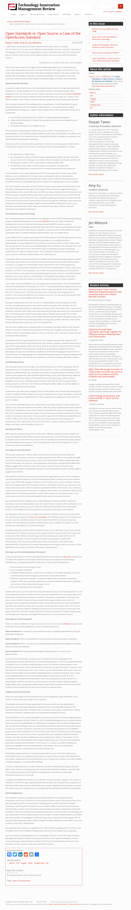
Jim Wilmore (35, 42)
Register (119, 11)
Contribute (67, 14)
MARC (30, 863)
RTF (17, 863)
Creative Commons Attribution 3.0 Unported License (63, 904)
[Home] (34, 7)
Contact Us (89, 14)
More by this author (96, 174)
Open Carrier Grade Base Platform (105, 53)
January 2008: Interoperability (18, 21)
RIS (47, 863)
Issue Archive (53, 14)
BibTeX (12, 863)
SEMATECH (46, 221)
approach (67, 557)
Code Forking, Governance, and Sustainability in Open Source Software (104, 398)
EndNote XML (39, 863)
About (77, 14)
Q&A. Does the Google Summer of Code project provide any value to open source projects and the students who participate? (106, 373)
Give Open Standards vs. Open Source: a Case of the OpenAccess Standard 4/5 (14, 873)
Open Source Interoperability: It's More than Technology (105, 38)
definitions (67, 624)
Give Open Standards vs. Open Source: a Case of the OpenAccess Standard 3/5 (12, 873)
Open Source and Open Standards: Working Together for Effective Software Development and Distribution (105, 333)
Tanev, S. (92, 76)
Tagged (23, 863)
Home (13, 14)
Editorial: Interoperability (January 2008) (105, 30)
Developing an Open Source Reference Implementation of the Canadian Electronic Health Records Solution (105, 293)
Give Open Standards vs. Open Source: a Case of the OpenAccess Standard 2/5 (10, 873)
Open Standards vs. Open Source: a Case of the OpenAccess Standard (43, 35)
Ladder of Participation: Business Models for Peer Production (105, 46)
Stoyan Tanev (12, 42)
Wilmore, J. (107, 76)
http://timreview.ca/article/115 (103, 86)
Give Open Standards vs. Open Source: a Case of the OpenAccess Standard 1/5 (8, 873)
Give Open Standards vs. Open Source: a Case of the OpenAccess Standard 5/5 (16, 873)
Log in (111, 11)
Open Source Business (21, 881)
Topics (22, 14)
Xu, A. (98, 76)
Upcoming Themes (37, 14)
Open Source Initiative (38, 517)
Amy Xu (24, 42)
